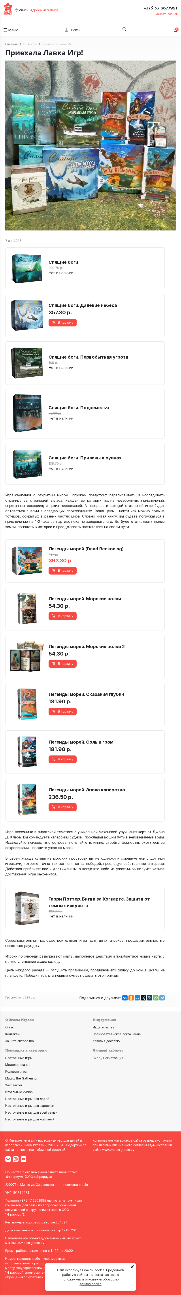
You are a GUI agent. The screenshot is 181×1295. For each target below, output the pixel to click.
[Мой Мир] (137, 997)
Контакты (12, 1034)
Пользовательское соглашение (117, 1034)
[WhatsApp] (155, 997)
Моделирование (17, 1065)
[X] (143, 997)
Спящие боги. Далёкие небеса (83, 305)
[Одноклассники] (131, 997)
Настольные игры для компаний (29, 1119)
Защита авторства (19, 1041)
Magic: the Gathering (21, 1078)
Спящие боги (63, 262)
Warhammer (13, 1085)
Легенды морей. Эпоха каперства (87, 789)
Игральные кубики (19, 1092)
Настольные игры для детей (27, 1099)
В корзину (65, 322)
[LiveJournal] (149, 997)
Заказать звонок (166, 14)
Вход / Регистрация (108, 1058)
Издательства (103, 1027)
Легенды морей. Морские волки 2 (87, 646)
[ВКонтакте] (125, 997)
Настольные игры (18, 1058)
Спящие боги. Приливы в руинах (85, 458)
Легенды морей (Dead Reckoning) (86, 548)
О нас (9, 1027)
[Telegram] (162, 997)
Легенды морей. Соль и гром (81, 742)
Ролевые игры (16, 1071)
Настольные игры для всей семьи (31, 1112)
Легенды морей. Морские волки (85, 598)
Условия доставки (107, 1041)
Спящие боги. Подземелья (79, 407)
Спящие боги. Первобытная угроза (88, 357)
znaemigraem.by (32, 1243)
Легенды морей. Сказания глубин (86, 694)
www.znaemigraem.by (118, 1149)
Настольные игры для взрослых (30, 1105)
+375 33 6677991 (160, 8)
